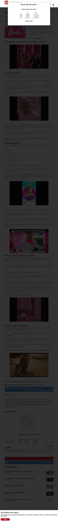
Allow (5, 519)
